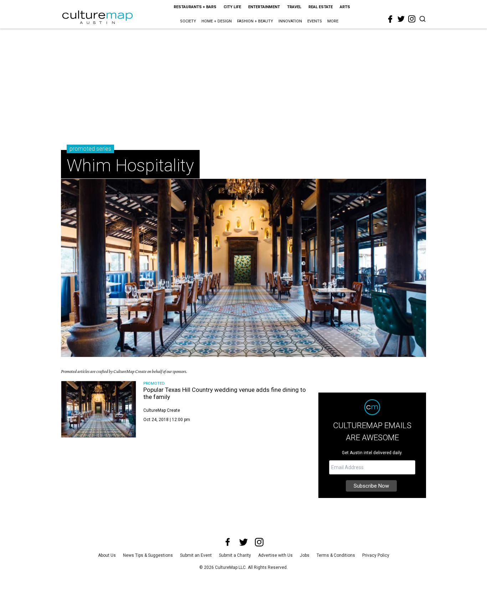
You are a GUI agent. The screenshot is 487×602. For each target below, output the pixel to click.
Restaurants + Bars (195, 7)
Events (314, 21)
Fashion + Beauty (255, 21)
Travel (294, 7)
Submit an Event (196, 555)
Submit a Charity (235, 555)
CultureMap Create (161, 410)
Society (188, 21)
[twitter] (401, 19)
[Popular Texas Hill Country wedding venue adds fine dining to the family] (98, 409)
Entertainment (264, 7)
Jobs (304, 555)
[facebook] (390, 19)
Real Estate (320, 7)
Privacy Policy (375, 555)
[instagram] (411, 19)
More (332, 21)
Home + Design (216, 21)
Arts (345, 7)
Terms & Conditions (336, 555)
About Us (107, 555)
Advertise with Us (275, 555)
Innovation (290, 21)
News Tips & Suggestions (148, 555)
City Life (232, 7)
